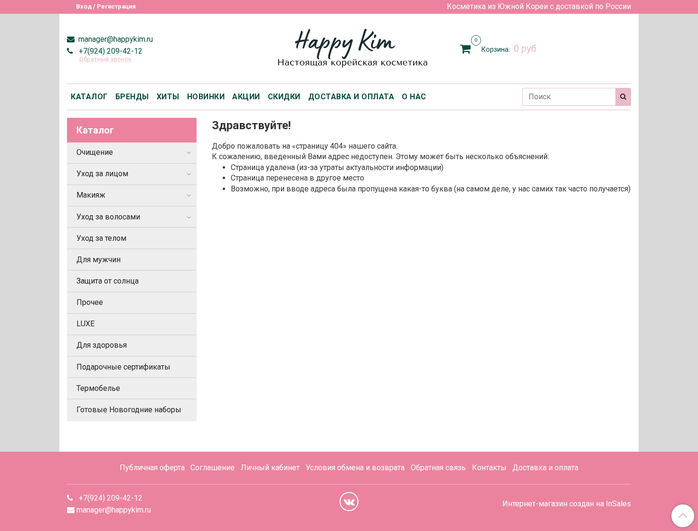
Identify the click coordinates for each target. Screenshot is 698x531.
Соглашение (212, 467)
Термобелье (98, 388)
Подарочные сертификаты (123, 366)
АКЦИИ (246, 96)
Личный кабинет (270, 467)
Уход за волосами (108, 216)
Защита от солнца (107, 280)
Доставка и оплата (545, 467)
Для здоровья (101, 345)
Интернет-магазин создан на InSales (566, 504)
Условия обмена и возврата (355, 467)
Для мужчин (98, 259)
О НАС (414, 96)
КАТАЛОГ (89, 96)
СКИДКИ (284, 96)
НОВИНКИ (206, 96)
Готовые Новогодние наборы (128, 409)
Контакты (489, 467)
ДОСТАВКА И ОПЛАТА (351, 96)
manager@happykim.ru (114, 39)
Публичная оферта (152, 467)
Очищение (94, 152)
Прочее (89, 302)
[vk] (349, 501)
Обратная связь (438, 467)
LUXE (85, 323)
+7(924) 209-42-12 (109, 51)
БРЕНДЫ (132, 96)
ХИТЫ (168, 96)
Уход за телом (101, 238)
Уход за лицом (102, 173)
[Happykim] (349, 46)
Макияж (90, 194)
